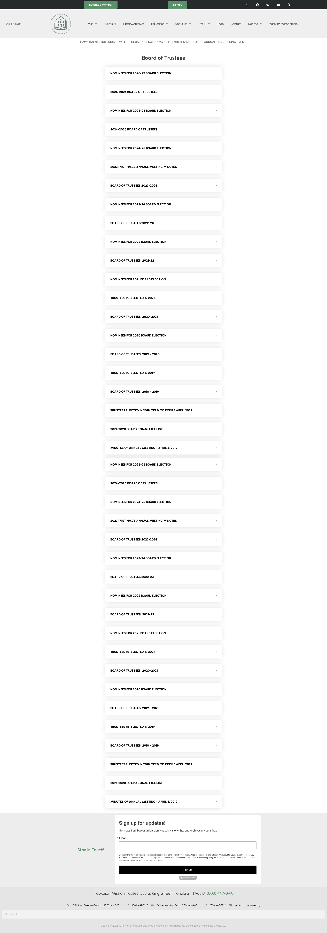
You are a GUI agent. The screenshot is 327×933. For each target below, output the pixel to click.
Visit (90, 24)
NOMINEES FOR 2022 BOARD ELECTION (138, 242)
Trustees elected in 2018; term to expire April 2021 (151, 410)
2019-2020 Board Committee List (136, 429)
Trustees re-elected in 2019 (132, 373)
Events (108, 24)
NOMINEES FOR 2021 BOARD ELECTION (138, 279)
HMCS (202, 24)
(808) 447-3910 (220, 893)
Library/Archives (133, 24)
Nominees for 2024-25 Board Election (140, 148)
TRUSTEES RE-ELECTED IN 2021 (132, 298)
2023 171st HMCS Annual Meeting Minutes (143, 167)
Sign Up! (188, 870)
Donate (253, 24)
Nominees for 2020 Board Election (138, 335)
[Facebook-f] (257, 5)
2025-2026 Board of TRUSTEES (134, 92)
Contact (236, 24)
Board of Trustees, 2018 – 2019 (134, 392)
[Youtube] (279, 5)
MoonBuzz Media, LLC (214, 925)
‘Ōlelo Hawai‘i (13, 23)
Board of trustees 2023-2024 (133, 185)
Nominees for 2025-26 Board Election (140, 111)
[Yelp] (289, 5)
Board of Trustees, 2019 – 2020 (135, 354)
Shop (220, 24)
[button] (163, 73)
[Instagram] (247, 5)
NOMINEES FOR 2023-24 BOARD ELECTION (140, 204)
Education (158, 24)
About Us (181, 24)
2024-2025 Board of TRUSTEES (134, 129)
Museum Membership (283, 24)
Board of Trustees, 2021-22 (132, 260)
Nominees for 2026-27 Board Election (140, 73)
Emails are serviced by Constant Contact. (147, 860)
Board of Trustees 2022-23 (132, 223)
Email (122, 838)
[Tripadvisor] (268, 5)
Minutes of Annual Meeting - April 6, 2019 (143, 448)
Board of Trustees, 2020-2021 (134, 317)
